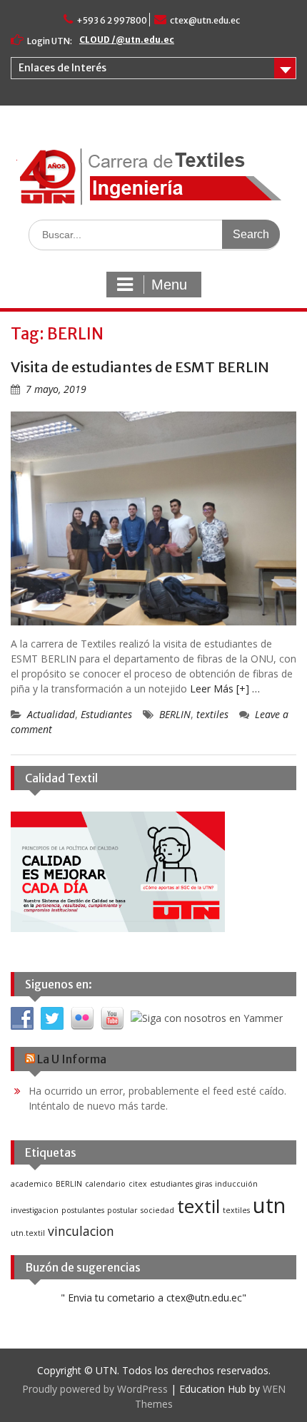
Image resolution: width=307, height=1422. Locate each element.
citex (138, 1184)
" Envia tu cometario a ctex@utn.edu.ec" (153, 1297)
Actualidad (51, 714)
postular (122, 1210)
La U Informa (71, 1059)
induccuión (236, 1184)
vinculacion (81, 1230)
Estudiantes (106, 714)
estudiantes (171, 1184)
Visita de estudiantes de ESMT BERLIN (140, 367)
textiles (212, 714)
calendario (105, 1184)
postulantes (82, 1210)
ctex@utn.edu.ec (205, 20)
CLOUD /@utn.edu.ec (126, 39)
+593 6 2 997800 (111, 20)
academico (32, 1184)
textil (198, 1206)
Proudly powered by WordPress (95, 1389)
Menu (169, 284)
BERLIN (175, 714)
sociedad (157, 1210)
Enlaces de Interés (62, 67)
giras (204, 1184)
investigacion (35, 1210)
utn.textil (28, 1233)
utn (269, 1205)
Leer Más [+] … (225, 688)
